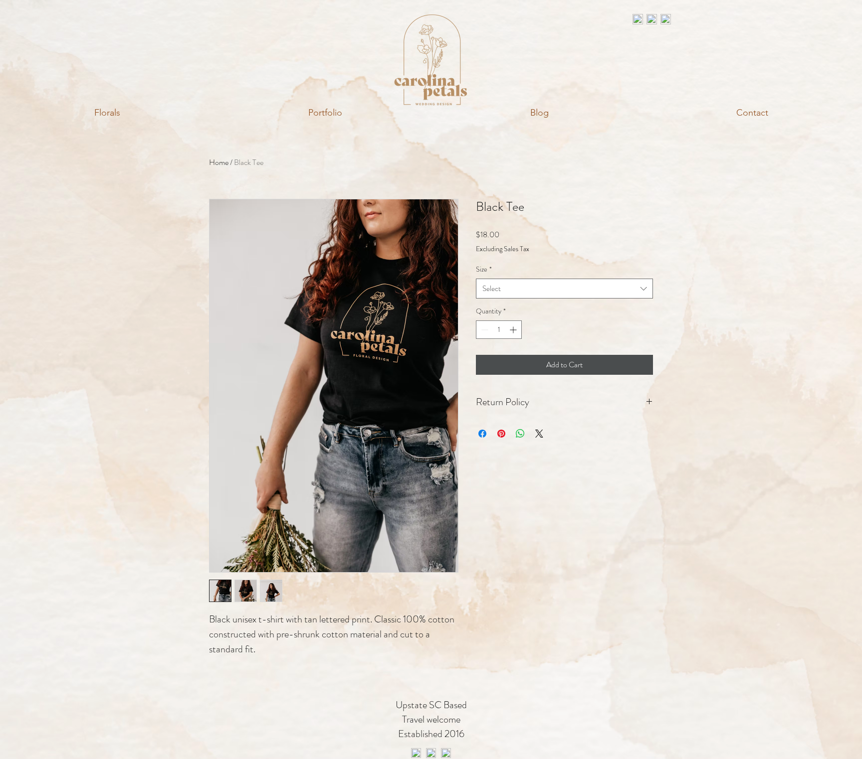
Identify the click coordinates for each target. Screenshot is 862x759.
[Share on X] (539, 434)
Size (484, 269)
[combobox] (564, 289)
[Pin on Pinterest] (501, 434)
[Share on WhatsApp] (520, 434)
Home (218, 162)
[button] (107, 112)
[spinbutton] (499, 329)
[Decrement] (483, 329)
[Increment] (514, 329)
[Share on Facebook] (482, 434)
